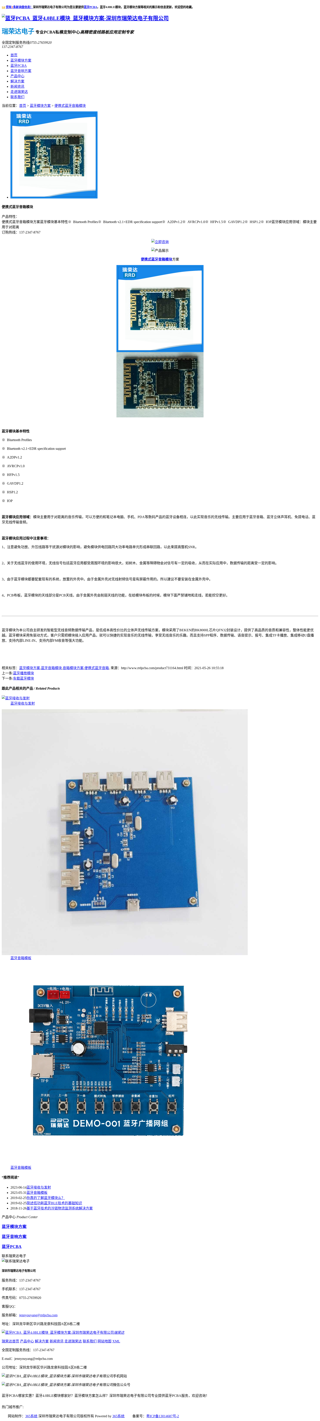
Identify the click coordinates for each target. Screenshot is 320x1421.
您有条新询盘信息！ (19, 7)
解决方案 (17, 81)
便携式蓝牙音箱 (96, 668)
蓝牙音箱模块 (51, 668)
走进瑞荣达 (19, 92)
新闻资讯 (17, 86)
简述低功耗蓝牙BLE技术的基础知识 (54, 1203)
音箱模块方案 (73, 668)
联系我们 (17, 97)
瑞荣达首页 (10, 1341)
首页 (13, 55)
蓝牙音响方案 (20, 71)
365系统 (31, 1416)
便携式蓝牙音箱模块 (70, 105)
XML (116, 1341)
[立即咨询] (160, 242)
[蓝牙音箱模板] (125, 954)
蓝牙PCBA (90, 7)
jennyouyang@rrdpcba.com (38, 1315)
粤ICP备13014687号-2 (162, 1416)
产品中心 (17, 76)
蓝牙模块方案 (20, 60)
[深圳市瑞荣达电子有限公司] (85, 18)
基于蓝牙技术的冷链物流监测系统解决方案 (60, 1208)
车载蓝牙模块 (23, 678)
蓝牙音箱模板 (20, 958)
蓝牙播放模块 (23, 673)
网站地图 (104, 1341)
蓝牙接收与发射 (22, 703)
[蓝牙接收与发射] (16, 698)
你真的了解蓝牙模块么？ (46, 1198)
